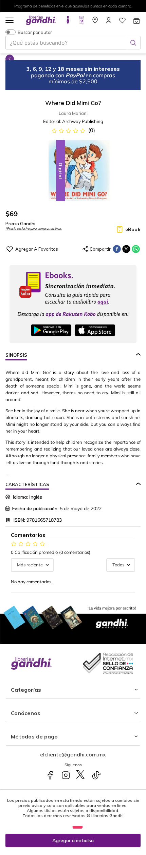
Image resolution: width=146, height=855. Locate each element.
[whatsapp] (136, 249)
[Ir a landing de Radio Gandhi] (81, 22)
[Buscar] (133, 42)
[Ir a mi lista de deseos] (122, 22)
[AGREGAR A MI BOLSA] (73, 840)
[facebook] (117, 249)
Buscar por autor (35, 32)
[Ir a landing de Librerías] (95, 22)
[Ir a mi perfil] (109, 22)
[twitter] (126, 249)
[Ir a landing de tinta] (68, 22)
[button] (9, 20)
